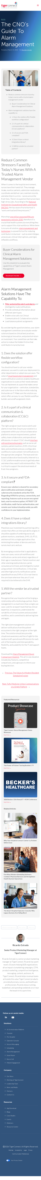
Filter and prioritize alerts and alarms (20, 304)
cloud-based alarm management (21, 376)
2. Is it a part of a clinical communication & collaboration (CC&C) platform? (23, 126)
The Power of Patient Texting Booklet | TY (19, 765)
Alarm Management (9, 927)
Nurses (31, 927)
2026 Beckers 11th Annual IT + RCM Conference (20, 799)
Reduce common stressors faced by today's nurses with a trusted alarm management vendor (21, 97)
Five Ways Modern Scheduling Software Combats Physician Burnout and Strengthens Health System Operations (19, 877)
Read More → (7, 735)
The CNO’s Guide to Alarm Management (17, 34)
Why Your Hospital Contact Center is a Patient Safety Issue (20, 842)
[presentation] (20, 715)
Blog (3, 19)
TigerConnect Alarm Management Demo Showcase (18, 731)
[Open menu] (38, 5)
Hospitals (22, 927)
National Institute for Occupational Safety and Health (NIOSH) (19, 205)
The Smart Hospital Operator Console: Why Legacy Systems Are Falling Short (19, 912)
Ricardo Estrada (27, 50)
